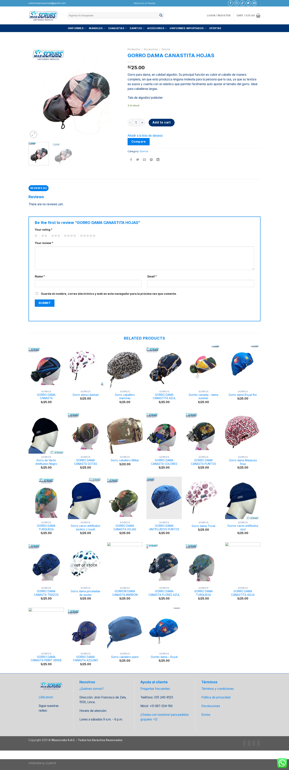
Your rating (43, 229)
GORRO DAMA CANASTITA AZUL (164, 396)
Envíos (205, 715)
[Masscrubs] (45, 15)
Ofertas (215, 28)
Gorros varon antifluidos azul (242, 527)
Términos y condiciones (217, 689)
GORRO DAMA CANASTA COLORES (164, 462)
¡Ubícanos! (46, 697)
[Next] (114, 92)
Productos (134, 49)
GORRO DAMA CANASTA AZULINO (85, 658)
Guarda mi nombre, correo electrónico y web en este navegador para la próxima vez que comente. (109, 293)
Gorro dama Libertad (85, 394)
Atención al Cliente (145, 3)
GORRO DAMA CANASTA (46, 396)
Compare (138, 141)
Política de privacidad (215, 697)
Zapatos (136, 28)
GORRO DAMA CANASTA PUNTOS (203, 462)
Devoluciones (210, 706)
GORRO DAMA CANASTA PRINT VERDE (46, 658)
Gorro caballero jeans (125, 657)
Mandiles (96, 28)
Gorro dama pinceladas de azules (85, 593)
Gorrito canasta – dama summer (203, 396)
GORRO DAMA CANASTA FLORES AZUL (164, 593)
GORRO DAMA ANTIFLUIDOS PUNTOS (164, 527)
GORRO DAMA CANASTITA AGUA (243, 593)
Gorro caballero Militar (125, 460)
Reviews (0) (38, 188)
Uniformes (76, 28)
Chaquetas (116, 28)
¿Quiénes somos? (91, 689)
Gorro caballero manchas (125, 396)
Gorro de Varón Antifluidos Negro (46, 462)
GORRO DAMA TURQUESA (46, 527)
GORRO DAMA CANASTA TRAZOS (46, 593)
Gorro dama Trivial (203, 526)
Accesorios (155, 28)
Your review (44, 243)
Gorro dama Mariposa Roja (243, 462)
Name (40, 276)
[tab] (39, 188)
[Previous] (35, 92)
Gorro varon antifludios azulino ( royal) (85, 527)
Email (152, 276)
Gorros (166, 49)
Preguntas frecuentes (155, 689)
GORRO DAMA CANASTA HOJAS (124, 527)
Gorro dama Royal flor (243, 394)
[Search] (161, 15)
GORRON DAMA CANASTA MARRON (125, 593)
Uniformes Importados (187, 28)
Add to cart (161, 122)
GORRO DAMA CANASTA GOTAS (85, 462)
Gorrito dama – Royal (164, 657)
